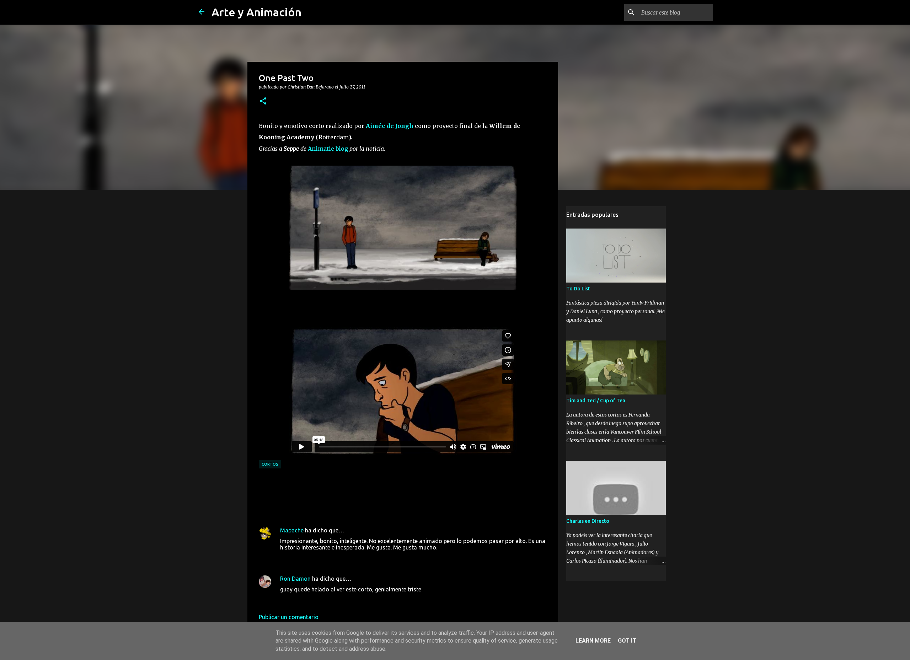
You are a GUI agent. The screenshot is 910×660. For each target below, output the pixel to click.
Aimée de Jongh (389, 125)
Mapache (292, 530)
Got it (627, 640)
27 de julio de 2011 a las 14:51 (319, 558)
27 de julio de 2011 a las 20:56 (319, 600)
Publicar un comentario (288, 617)
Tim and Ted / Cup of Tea (595, 400)
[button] (263, 101)
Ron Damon (295, 578)
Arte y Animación (256, 12)
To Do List (578, 288)
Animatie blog (328, 148)
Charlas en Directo (587, 521)
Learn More (593, 640)
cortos (270, 464)
